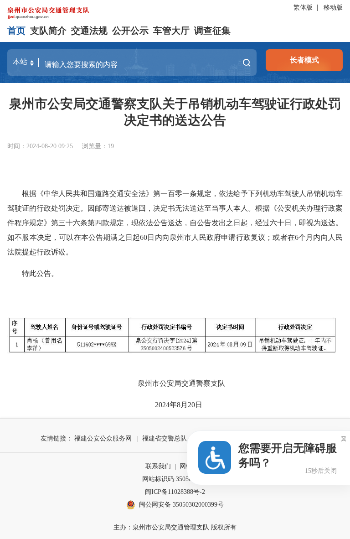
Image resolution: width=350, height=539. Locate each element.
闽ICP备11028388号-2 (175, 491)
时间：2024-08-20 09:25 (40, 146)
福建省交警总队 (164, 438)
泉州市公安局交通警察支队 (181, 383)
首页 (16, 31)
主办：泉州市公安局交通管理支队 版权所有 (175, 527)
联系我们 (158, 466)
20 (191, 405)
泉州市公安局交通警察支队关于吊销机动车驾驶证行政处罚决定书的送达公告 (175, 112)
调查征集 (212, 31)
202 (160, 405)
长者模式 (304, 60)
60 (143, 237)
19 (111, 146)
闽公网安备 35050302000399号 (181, 504)
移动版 (333, 7)
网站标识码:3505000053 (175, 479)
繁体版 (303, 7)
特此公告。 (40, 273)
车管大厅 (171, 31)
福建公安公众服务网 (103, 438)
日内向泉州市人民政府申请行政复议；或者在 (221, 237)
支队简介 (48, 31)
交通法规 (89, 31)
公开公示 (130, 31)
